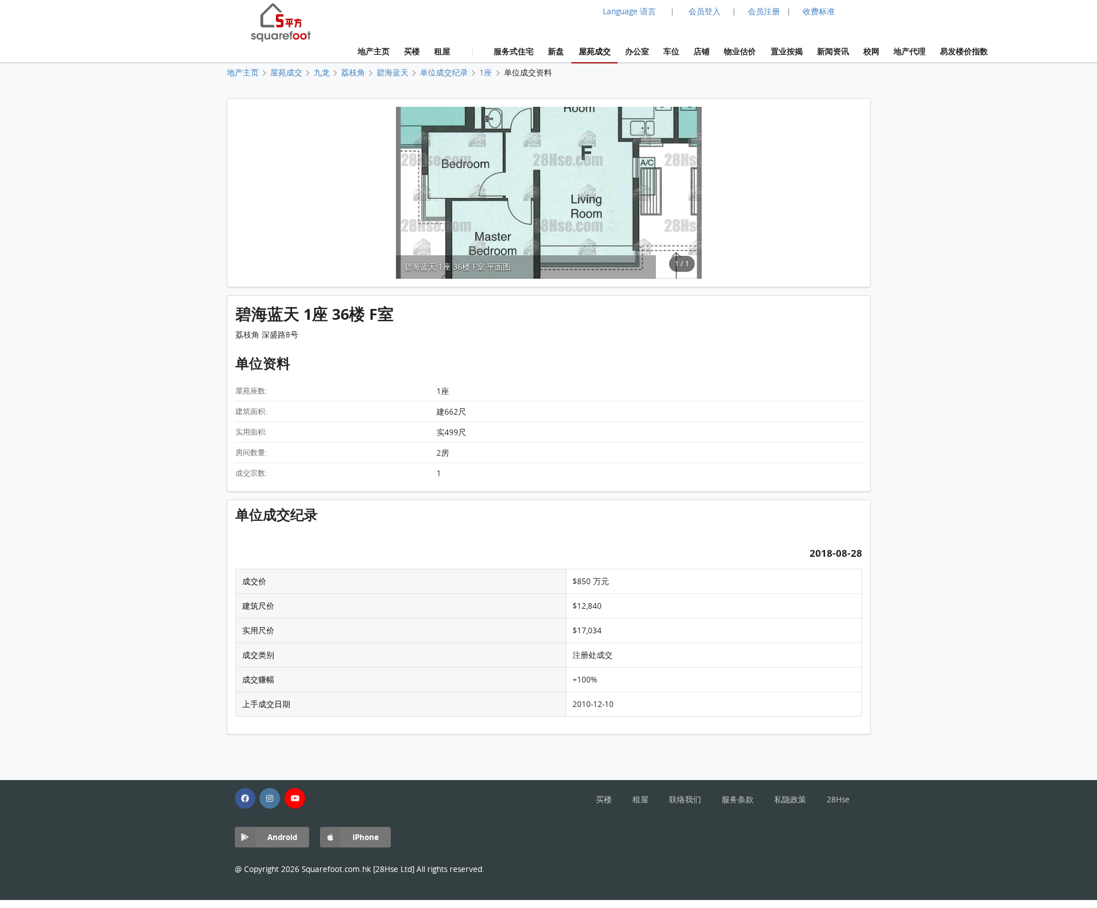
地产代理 (910, 51)
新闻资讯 (833, 51)
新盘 (556, 51)
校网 (871, 51)
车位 (671, 51)
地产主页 (374, 51)
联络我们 (685, 799)
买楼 (412, 51)
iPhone (366, 836)
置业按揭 (787, 51)
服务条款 (738, 799)
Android (282, 836)
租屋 (442, 51)
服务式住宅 (514, 51)
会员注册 (764, 11)
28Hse (838, 799)
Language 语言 (629, 11)
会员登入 (704, 11)
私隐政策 (790, 799)
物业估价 (740, 51)
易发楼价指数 (964, 51)
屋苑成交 (595, 51)
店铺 (702, 51)
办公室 (637, 51)
